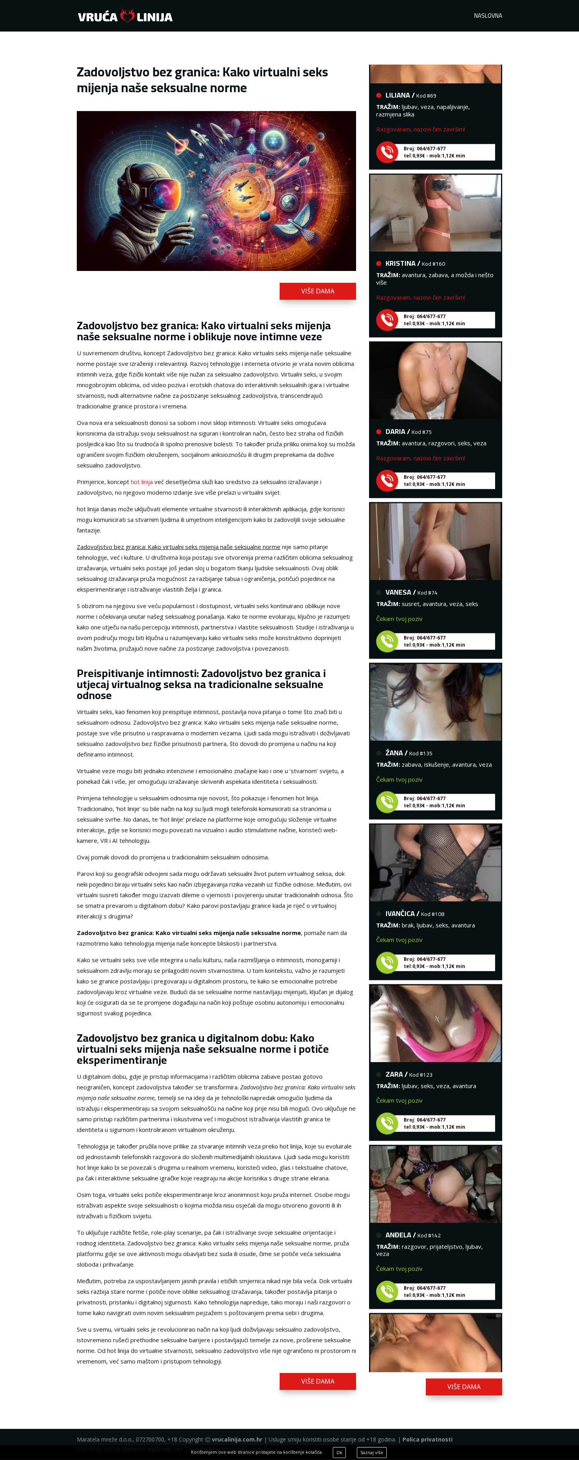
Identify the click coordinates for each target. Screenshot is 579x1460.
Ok (339, 1452)
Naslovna (488, 17)
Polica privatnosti (428, 1439)
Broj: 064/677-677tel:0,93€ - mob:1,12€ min (434, 135)
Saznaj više (371, 1452)
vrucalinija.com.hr (237, 1439)
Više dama (317, 291)
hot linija (142, 482)
